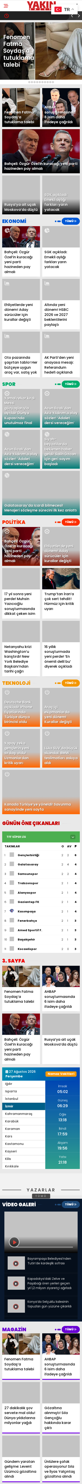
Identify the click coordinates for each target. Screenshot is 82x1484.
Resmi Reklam (17, 117)
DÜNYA (12, 90)
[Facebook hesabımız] (13, 1476)
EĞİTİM (12, 81)
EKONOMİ (14, 72)
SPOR (11, 63)
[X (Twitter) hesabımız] (26, 1476)
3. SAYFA (13, 45)
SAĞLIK (12, 99)
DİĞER (11, 108)
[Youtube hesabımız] (52, 1476)
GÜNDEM (13, 36)
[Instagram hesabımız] (39, 1476)
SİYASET (13, 54)
